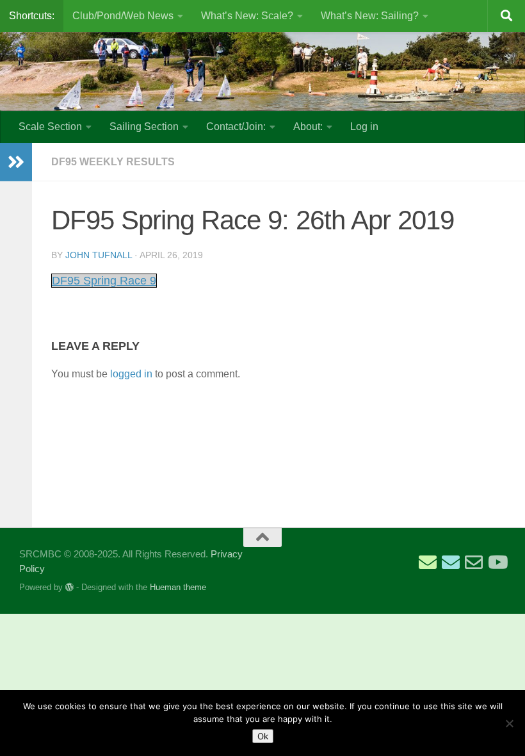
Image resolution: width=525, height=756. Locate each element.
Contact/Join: (236, 126)
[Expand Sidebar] (16, 162)
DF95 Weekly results (113, 161)
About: (308, 126)
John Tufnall (98, 255)
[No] (509, 723)
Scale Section (50, 126)
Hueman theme (178, 587)
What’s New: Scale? (247, 15)
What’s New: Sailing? (370, 15)
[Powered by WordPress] (69, 587)
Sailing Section (144, 126)
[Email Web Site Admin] (474, 562)
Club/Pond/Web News (123, 15)
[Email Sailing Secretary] (428, 562)
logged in (131, 373)
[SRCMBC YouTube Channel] (497, 562)
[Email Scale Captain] (451, 562)
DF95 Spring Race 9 (104, 280)
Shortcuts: (31, 15)
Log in (364, 126)
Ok (262, 736)
